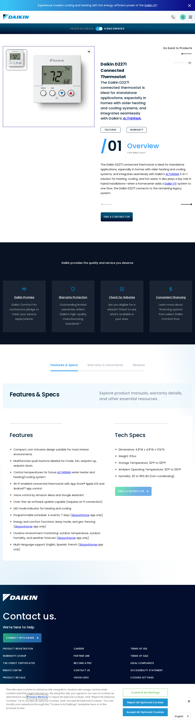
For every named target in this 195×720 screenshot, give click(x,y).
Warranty (136, 129)
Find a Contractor (131, 491)
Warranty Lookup (14, 656)
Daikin (151, 5)
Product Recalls (14, 677)
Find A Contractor (117, 216)
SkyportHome (81, 515)
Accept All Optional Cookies (145, 712)
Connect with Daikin (20, 637)
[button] (183, 17)
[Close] (189, 701)
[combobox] (182, 716)
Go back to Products (177, 48)
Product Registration (18, 648)
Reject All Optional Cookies (145, 702)
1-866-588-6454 (173, 17)
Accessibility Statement (146, 670)
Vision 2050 (81, 677)
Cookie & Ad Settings (145, 692)
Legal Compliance (142, 663)
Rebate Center (12, 670)
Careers (79, 648)
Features (110, 129)
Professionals (82, 28)
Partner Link (82, 656)
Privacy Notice (37, 697)
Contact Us (82, 670)
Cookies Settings (142, 677)
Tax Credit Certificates (19, 663)
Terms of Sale (139, 656)
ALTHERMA (132, 118)
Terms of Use (138, 648)
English (179, 716)
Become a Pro (83, 663)
